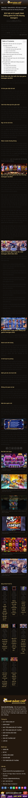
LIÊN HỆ (5, 741)
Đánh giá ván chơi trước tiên (12, 68)
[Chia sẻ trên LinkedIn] (21, 448)
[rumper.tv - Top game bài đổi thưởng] (14, 3)
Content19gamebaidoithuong (14, 21)
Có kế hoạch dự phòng (11, 67)
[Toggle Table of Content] (23, 41)
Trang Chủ (4, 7)
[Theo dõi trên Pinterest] (16, 788)
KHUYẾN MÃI (6, 757)
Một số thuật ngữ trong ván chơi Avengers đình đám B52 (14, 59)
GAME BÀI (5, 749)
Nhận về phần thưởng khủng (12, 52)
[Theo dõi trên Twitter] (11, 788)
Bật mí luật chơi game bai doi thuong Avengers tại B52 (12, 55)
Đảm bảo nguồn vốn (10, 72)
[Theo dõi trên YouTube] (22, 788)
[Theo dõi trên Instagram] (5, 788)
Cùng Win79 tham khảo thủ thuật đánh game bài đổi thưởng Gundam (4, 597)
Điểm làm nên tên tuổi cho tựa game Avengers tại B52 (12, 44)
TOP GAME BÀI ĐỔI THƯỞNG (11, 760)
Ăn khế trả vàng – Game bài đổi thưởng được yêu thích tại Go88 (4, 634)
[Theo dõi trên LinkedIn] (19, 788)
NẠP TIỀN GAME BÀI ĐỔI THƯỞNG (12, 727)
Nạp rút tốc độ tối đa (10, 50)
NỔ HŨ (4, 752)
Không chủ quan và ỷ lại (11, 70)
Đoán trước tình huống (11, 65)
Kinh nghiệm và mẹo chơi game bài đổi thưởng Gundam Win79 (13, 533)
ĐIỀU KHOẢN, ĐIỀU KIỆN (9, 733)
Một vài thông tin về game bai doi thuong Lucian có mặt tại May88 (4, 667)
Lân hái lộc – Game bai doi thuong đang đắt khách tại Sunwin (14, 667)
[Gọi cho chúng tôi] (14, 788)
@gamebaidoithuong (14, 778)
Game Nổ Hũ (11, 7)
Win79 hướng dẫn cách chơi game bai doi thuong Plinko (14, 595)
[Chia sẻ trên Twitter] (12, 448)
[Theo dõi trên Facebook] (2, 788)
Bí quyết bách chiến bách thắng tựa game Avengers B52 (13, 62)
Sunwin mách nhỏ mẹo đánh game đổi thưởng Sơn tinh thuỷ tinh (13, 491)
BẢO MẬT (5, 735)
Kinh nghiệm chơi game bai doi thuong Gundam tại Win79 (14, 633)
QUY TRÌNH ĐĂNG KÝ (8, 722)
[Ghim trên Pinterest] (18, 448)
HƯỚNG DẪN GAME (8, 755)
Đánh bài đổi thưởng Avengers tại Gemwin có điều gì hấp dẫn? (13, 575)
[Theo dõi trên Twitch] (25, 788)
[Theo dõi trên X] (8, 788)
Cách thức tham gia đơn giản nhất (13, 49)
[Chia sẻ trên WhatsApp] (7, 448)
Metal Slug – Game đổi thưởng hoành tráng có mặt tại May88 (14, 512)
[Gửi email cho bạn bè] (15, 448)
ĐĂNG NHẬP (6, 724)
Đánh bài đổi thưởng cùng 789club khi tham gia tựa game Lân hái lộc (14, 554)
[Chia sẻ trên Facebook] (9, 448)
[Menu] (2, 3)
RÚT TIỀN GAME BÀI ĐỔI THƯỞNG (12, 730)
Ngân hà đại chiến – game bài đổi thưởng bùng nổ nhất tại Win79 (23, 596)
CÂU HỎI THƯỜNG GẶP (9, 738)
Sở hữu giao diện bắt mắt (11, 47)
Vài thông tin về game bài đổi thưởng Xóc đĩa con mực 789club (13, 470)
